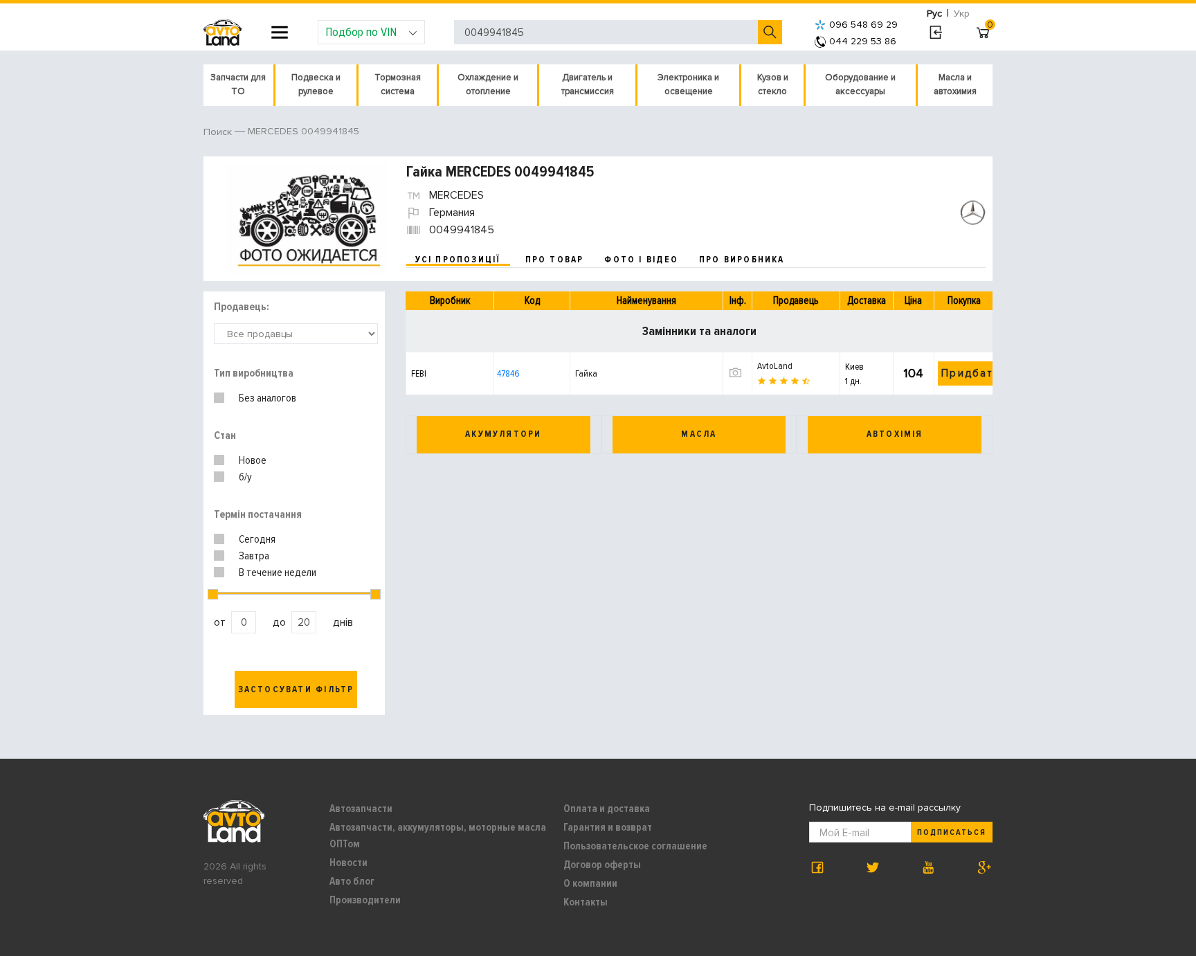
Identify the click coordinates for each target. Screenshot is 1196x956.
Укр (962, 13)
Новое (252, 460)
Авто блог (351, 881)
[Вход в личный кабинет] (935, 33)
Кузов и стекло (772, 84)
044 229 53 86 (862, 41)
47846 (508, 373)
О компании (590, 883)
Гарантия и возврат (607, 827)
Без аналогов (267, 398)
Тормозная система (397, 84)
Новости (348, 862)
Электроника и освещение (688, 84)
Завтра (254, 556)
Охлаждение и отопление (487, 84)
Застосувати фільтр (296, 689)
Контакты (585, 902)
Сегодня (257, 539)
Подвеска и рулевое (316, 84)
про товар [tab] (554, 259)
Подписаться (951, 832)
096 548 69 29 (863, 24)
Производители (365, 900)
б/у (245, 477)
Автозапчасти (360, 808)
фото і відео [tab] (641, 259)
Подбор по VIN (361, 31)
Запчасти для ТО (238, 84)
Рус (934, 13)
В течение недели (277, 572)
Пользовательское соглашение (635, 846)
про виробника (742, 259)
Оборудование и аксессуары (860, 84)
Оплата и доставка (606, 808)
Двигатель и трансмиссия (587, 84)
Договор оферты (602, 864)
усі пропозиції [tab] (458, 259)
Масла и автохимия (955, 84)
